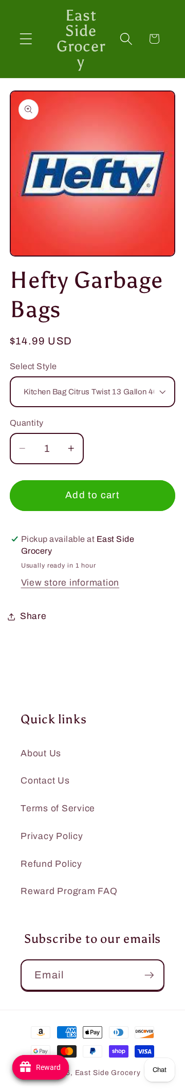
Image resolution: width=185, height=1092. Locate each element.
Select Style (33, 366)
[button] (26, 39)
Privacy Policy (52, 836)
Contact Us (45, 781)
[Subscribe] (149, 974)
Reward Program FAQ (69, 891)
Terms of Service (58, 808)
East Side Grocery (108, 1073)
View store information (70, 583)
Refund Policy (51, 864)
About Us (41, 753)
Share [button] (33, 616)
